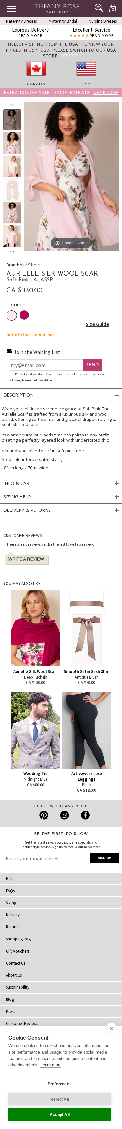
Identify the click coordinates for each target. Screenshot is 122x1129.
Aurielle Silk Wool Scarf (35, 671)
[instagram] (64, 815)
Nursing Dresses (103, 21)
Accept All (60, 1114)
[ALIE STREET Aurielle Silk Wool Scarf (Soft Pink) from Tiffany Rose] (12, 119)
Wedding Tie (35, 773)
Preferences (60, 1084)
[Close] (70, 56)
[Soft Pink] (11, 315)
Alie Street (30, 264)
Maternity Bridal (63, 21)
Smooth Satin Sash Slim (86, 671)
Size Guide (97, 324)
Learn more (50, 1064)
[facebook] (84, 815)
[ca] (36, 78)
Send (92, 365)
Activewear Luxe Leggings (86, 776)
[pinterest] (44, 815)
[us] (86, 78)
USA (86, 84)
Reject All (59, 1099)
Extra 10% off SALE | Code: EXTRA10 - (61, 92)
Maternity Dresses (21, 21)
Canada (36, 84)
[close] (111, 1028)
